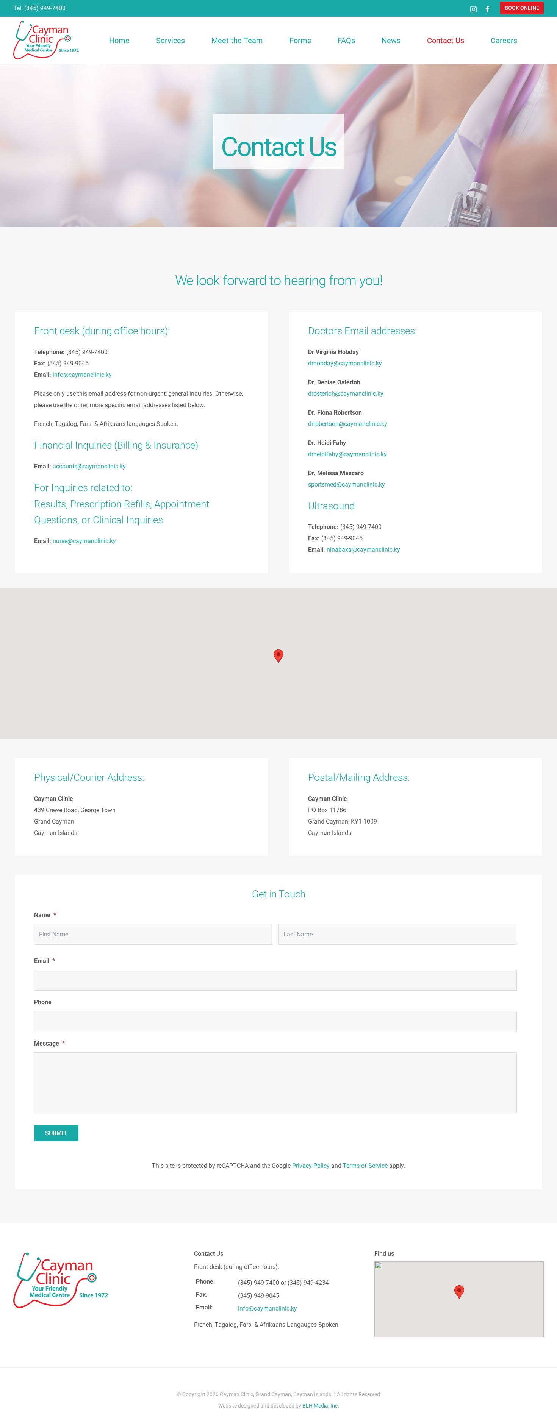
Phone (43, 1002)
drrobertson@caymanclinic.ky (347, 424)
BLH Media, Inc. (320, 1406)
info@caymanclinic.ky (82, 374)
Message (49, 1043)
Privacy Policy (311, 1165)
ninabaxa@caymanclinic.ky (363, 549)
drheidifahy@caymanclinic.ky (347, 454)
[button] (522, 8)
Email (44, 960)
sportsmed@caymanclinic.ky (346, 484)
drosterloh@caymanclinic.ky (345, 393)
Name (45, 915)
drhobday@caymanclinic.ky (345, 363)
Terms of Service (365, 1165)
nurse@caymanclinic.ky (84, 541)
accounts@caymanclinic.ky (89, 466)
